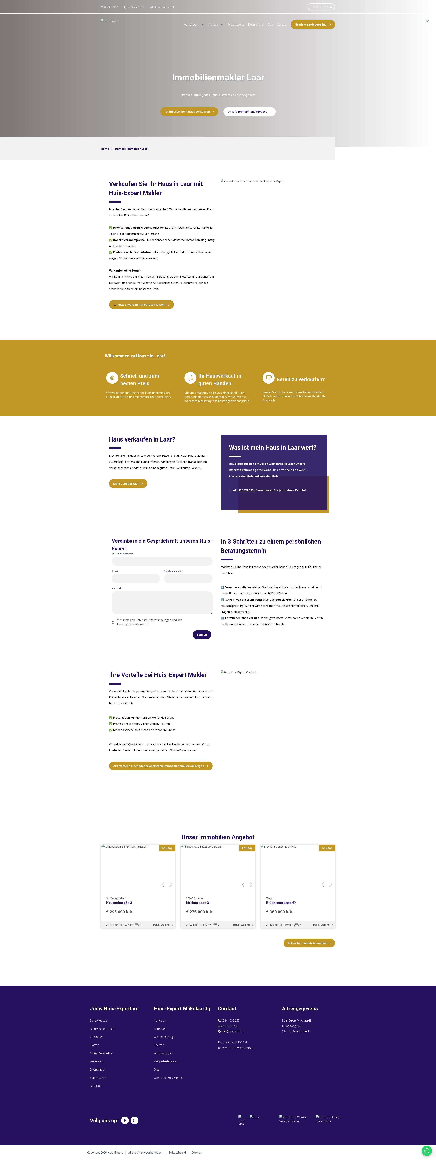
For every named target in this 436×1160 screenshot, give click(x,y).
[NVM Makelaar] (241, 1120)
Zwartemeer (97, 1069)
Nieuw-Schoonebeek (102, 1029)
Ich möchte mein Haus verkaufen (187, 111)
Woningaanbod (163, 1053)
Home (105, 149)
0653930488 (111, 7)
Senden (202, 634)
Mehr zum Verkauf (126, 483)
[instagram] (134, 1120)
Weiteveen (96, 1061)
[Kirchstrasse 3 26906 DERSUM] (218, 868)
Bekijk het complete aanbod (307, 943)
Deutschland (255, 24)
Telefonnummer (173, 571)
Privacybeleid (177, 1152)
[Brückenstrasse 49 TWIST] (298, 868)
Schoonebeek (98, 1020)
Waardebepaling (164, 1037)
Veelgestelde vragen (166, 1061)
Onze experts (236, 24)
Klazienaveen (98, 1078)
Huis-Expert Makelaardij (182, 1008)
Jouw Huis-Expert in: (114, 1008)
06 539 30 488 (229, 1026)
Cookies (197, 1152)
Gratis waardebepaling (311, 24)
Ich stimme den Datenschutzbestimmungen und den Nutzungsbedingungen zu (149, 622)
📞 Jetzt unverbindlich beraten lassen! (139, 304)
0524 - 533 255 (230, 1020)
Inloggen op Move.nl (320, 6)
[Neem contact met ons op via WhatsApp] (427, 1151)
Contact (282, 24)
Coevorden (96, 1037)
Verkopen (160, 1020)
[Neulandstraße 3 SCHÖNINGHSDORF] (138, 868)
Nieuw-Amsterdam (101, 1053)
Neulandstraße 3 (119, 903)
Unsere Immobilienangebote (247, 111)
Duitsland (95, 1086)
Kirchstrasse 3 (197, 903)
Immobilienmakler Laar (131, 149)
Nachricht (117, 588)
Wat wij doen (192, 24)
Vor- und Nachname (122, 553)
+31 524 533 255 (243, 490)
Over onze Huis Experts (168, 1078)
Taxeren (159, 1045)
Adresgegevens (300, 1008)
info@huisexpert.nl (232, 1031)
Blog (270, 24)
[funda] (262, 1120)
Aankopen (160, 1029)
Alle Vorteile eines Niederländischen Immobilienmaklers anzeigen (158, 766)
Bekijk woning (161, 924)
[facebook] (125, 1120)
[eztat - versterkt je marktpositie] (328, 1120)
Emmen (94, 1045)
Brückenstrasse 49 (281, 903)
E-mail (115, 571)
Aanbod (214, 24)
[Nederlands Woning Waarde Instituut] (295, 1120)
